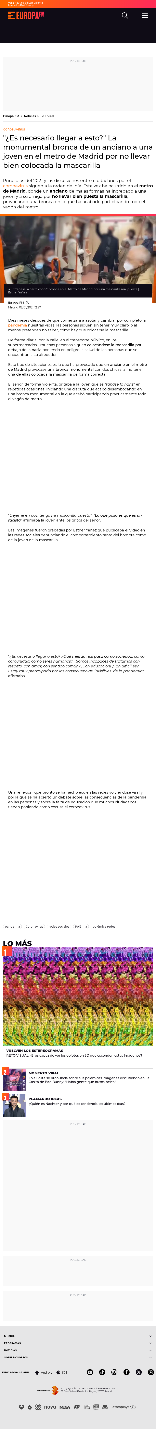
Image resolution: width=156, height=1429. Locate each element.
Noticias (30, 116)
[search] (125, 15)
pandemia (17, 325)
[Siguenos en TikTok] (102, 1374)
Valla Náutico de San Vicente (25, 2)
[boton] (115, 1336)
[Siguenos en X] (139, 1374)
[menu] (145, 15)
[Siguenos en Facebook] (127, 1374)
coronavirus (15, 185)
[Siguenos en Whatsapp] (151, 1374)
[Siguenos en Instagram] (114, 1374)
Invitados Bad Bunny (21, 5)
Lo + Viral (47, 116)
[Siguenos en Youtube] (90, 1374)
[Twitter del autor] (27, 302)
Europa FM (11, 116)
